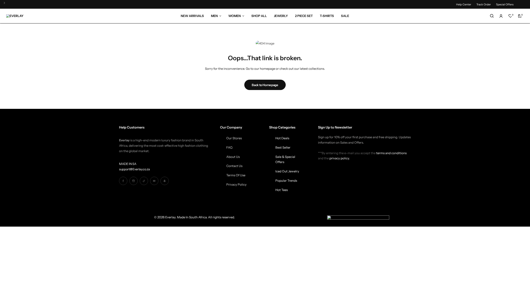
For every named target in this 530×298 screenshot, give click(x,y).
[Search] (492, 16)
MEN (214, 16)
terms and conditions (391, 153)
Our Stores (234, 138)
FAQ (229, 147)
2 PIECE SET (304, 16)
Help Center (463, 4)
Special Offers (504, 4)
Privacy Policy (236, 184)
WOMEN (234, 16)
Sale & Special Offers (285, 159)
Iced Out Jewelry (287, 171)
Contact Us (234, 166)
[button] (6, 4)
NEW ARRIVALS (192, 16)
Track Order (483, 4)
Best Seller (282, 147)
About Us (233, 157)
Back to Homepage (265, 85)
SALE (345, 16)
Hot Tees (281, 190)
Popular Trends (286, 181)
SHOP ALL (259, 16)
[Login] (501, 16)
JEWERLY (281, 16)
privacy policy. (339, 158)
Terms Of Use (235, 175)
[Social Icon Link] (123, 181)
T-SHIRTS (327, 16)
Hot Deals (282, 138)
